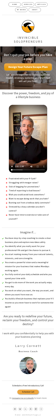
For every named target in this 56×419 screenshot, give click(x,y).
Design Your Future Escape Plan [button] (28, 67)
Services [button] (28, 4)
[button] (15, 409)
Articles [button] (41, 4)
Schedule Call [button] (28, 391)
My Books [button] (21, 10)
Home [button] (14, 4)
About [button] (35, 10)
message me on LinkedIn (23, 398)
